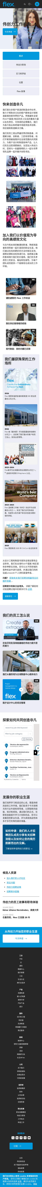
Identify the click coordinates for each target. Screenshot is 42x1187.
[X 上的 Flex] (13, 1137)
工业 (21, 955)
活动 (21, 1051)
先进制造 (21, 1023)
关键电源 (21, 993)
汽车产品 (21, 1003)
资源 (21, 1047)
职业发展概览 (21, 1112)
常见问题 (11, 882)
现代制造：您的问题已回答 (18, 348)
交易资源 (21, 1102)
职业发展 (21, 1109)
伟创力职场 (21, 1115)
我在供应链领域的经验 (16, 323)
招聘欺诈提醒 (13, 891)
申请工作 (21, 1122)
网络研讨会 (21, 1054)
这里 (30, 589)
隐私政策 (21, 1168)
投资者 (21, 1085)
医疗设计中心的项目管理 (14, 702)
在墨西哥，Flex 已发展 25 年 (16, 917)
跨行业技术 (21, 983)
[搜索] (25, 4)
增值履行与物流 (21, 1027)
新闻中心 (21, 1041)
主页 (21, 1158)
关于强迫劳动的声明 (21, 1165)
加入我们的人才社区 (16, 878)
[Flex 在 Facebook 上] (21, 1137)
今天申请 (8, 32)
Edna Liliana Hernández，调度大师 (21, 910)
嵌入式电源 (21, 996)
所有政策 (21, 1171)
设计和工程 (21, 1017)
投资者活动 (21, 1098)
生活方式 (21, 979)
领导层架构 (21, 1071)
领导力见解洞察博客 (21, 1044)
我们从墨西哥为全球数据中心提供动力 (20, 674)
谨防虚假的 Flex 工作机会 (18, 298)
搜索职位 (8, 596)
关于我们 (21, 1068)
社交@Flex (21, 1058)
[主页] (9, 4)
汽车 (21, 959)
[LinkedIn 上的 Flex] (17, 1137)
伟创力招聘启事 (14, 887)
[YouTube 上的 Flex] (29, 1137)
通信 (21, 966)
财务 (21, 1092)
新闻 (21, 1037)
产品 (21, 989)
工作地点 (21, 1119)
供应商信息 (21, 1161)
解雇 (35, 1184)
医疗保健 (21, 972)
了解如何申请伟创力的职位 (17, 848)
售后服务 (21, 1030)
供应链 (21, 1020)
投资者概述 (21, 1088)
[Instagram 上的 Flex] (25, 1137)
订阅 (16, 1146)
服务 (21, 1013)
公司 (21, 1064)
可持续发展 (21, 1078)
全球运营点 (21, 1075)
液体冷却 (21, 1000)
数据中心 (21, 969)
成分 (21, 1006)
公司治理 (21, 1095)
